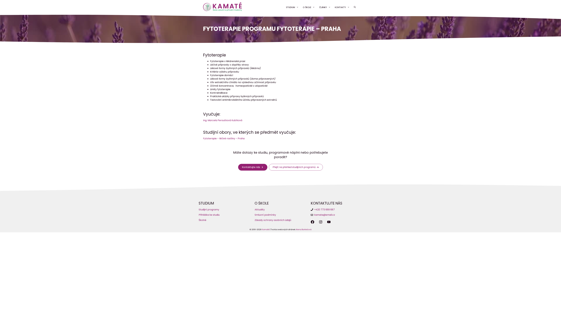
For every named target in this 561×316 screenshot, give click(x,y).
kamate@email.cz (324, 215)
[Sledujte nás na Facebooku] (312, 222)
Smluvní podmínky (265, 215)
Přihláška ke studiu (209, 215)
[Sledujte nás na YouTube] (329, 222)
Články (323, 7)
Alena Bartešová (303, 229)
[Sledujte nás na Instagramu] (320, 222)
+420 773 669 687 (324, 209)
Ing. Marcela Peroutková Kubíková (222, 120)
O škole (307, 7)
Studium (290, 7)
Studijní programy (209, 209)
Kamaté (265, 229)
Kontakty (340, 7)
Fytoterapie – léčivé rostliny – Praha (224, 138)
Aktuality (260, 209)
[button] (355, 7)
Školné (202, 220)
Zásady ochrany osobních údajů (273, 220)
